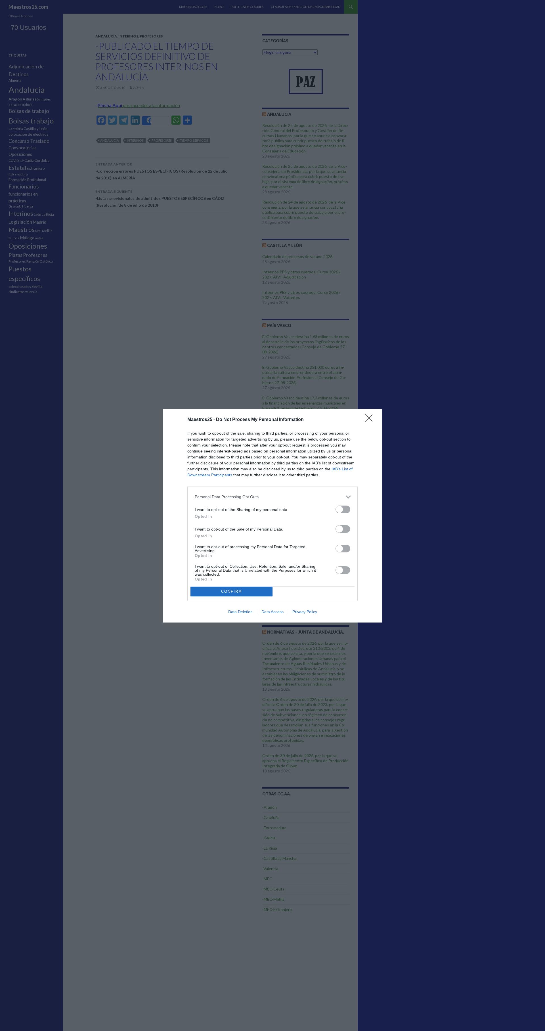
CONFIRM (231, 591)
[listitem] (272, 497)
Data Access (272, 611)
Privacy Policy (304, 611)
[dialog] (272, 516)
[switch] (343, 509)
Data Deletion (240, 611)
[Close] (370, 419)
